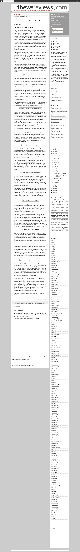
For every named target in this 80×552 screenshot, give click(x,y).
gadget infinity (62, 216)
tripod (52, 230)
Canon (64, 199)
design (62, 213)
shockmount (29, 162)
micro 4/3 (60, 221)
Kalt (53, 380)
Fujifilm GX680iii (55, 122)
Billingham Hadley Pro (56, 108)
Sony (67, 204)
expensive (59, 215)
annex (52, 207)
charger (54, 309)
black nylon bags (23, 36)
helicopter (54, 363)
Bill (53, 18)
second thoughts (56, 464)
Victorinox (54, 503)
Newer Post (14, 356)
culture (58, 213)
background (65, 207)
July (55, 164)
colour (61, 212)
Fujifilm (54, 345)
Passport (16, 182)
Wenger (54, 510)
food (57, 216)
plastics (66, 224)
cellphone (54, 307)
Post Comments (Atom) (23, 359)
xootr (67, 230)
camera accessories (57, 296)
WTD (56, 205)
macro (66, 219)
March (55, 171)
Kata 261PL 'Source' (38, 224)
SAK (53, 461)
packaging (53, 224)
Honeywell (54, 365)
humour (54, 368)
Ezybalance (23, 180)
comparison (65, 212)
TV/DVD (52, 205)
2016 (54, 149)
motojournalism (54, 222)
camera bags (27, 303)
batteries (54, 282)
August (55, 162)
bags (22, 303)
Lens (60, 202)
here (19, 365)
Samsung (54, 462)
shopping (57, 227)
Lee (53, 393)
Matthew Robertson (56, 24)
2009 (54, 190)
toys (56, 229)
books (58, 208)
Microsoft (54, 414)
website (63, 230)
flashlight (53, 216)
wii (53, 512)
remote (55, 225)
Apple (52, 199)
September (56, 160)
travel (66, 229)
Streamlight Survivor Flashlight (58, 116)
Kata (53, 382)
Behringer (54, 284)
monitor (54, 416)
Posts (54, 29)
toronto (53, 229)
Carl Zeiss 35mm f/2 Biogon (57, 134)
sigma (61, 227)
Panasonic (58, 204)
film (64, 215)
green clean (55, 351)
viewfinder (54, 505)
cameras (53, 212)
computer (53, 213)
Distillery (54, 328)
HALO (53, 359)
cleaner (58, 212)
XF (53, 516)
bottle (62, 208)
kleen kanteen (55, 386)
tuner (53, 493)
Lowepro (18, 31)
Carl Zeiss (54, 305)
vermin (60, 230)
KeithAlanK (53, 202)
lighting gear (58, 219)
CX (53, 324)
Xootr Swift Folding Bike (56, 119)
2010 (54, 188)
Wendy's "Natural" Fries (56, 128)
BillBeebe (56, 199)
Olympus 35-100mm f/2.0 (57, 137)
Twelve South (55, 497)
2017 (54, 148)
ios (53, 370)
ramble (53, 449)
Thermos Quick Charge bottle (57, 125)
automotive (54, 274)
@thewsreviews (59, 91)
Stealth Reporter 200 (40, 246)
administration (60, 205)
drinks (66, 213)
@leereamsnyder (57, 97)
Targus (31, 31)
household (58, 218)
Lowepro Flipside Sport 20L (23, 16)
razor (53, 453)
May (55, 168)
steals (64, 227)
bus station (54, 294)
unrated (57, 230)
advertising (66, 205)
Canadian (60, 199)
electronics (53, 215)
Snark (53, 472)
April (55, 170)
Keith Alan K (55, 20)
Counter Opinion (56, 320)
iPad (53, 372)
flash (67, 215)
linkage (63, 219)
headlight (54, 361)
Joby (67, 201)
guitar (53, 357)
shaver (53, 466)
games (66, 216)
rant (52, 225)
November (56, 157)
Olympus (53, 204)
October (56, 158)
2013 (54, 153)
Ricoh (53, 459)
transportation (61, 229)
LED (58, 202)
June (55, 166)
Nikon (66, 202)
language (53, 219)
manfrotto (54, 405)
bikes (55, 208)
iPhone (63, 218)
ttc (54, 230)
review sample (61, 225)
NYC (63, 202)
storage (54, 478)
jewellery (54, 376)
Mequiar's (54, 411)
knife (66, 218)
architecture (56, 207)
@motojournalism (59, 100)
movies (59, 222)
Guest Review (55, 355)
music (62, 222)
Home (30, 356)
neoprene (66, 222)
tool (67, 227)
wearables (54, 507)
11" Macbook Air (22, 96)
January (56, 182)
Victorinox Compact (58, 178)
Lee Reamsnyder (56, 22)
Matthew (37, 303)
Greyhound (54, 353)
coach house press (56, 313)
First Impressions (59, 201)
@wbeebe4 (55, 94)
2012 (54, 185)
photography (42, 303)
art (59, 207)
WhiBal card (38, 179)
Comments (55, 31)
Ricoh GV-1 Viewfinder (56, 131)
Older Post (45, 356)
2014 (54, 151)
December (56, 155)
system (33, 162)
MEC (53, 409)
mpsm (53, 422)
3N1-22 (39, 293)
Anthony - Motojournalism (58, 16)
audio (62, 207)
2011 (54, 186)
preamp (54, 445)
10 (53, 244)
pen (53, 439)
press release (55, 447)
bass (53, 280)
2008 (54, 192)
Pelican (63, 204)
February (56, 180)
